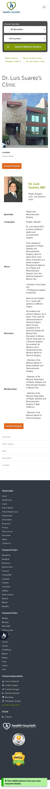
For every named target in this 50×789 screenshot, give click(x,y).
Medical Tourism (11, 58)
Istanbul (5, 583)
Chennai (5, 571)
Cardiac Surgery (11, 685)
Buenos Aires (7, 567)
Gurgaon (5, 579)
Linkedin (8, 717)
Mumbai (5, 622)
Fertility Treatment (12, 693)
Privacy (5, 528)
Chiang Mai (7, 575)
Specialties (7, 458)
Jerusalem (6, 587)
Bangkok (5, 559)
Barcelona (6, 563)
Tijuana (5, 646)
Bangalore (6, 555)
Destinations (7, 516)
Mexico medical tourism (32, 58)
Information (7, 520)
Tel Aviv (5, 642)
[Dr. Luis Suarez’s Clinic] (25, 120)
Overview (6, 437)
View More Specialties (11, 705)
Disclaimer (6, 535)
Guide (4, 504)
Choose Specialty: (12, 24)
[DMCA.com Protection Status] (18, 758)
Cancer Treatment (12, 681)
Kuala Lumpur (7, 595)
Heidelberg (6, 650)
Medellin (5, 607)
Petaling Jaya (7, 630)
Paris (4, 670)
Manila (5, 603)
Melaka (5, 618)
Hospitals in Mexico (13, 61)
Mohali (5, 654)
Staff (4, 451)
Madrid (5, 599)
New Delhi (6, 626)
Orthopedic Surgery (13, 701)
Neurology (9, 697)
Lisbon (5, 666)
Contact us (6, 543)
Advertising (7, 500)
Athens (5, 658)
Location (6, 465)
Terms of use (7, 532)
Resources (6, 524)
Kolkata (5, 591)
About (4, 539)
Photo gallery (8, 444)
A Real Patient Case (10, 512)
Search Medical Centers (28, 47)
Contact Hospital (12, 166)
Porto (4, 662)
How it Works (7, 508)
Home (4, 496)
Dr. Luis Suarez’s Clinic (35, 61)
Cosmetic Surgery (12, 689)
